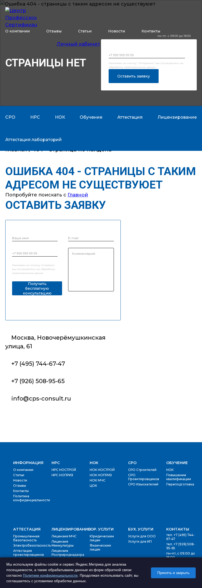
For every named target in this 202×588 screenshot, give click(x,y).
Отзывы (54, 31)
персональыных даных (139, 67)
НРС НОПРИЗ (62, 475)
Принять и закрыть (173, 573)
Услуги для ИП (140, 541)
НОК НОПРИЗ (101, 475)
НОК (94, 462)
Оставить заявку (133, 76)
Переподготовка (180, 484)
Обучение (177, 462)
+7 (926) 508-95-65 (177, 46)
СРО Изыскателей (143, 484)
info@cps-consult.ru (41, 398)
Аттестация (27, 529)
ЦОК (93, 486)
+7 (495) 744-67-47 (177, 41)
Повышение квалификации (178, 477)
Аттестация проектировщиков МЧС (28, 555)
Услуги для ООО (142, 536)
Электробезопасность (32, 545)
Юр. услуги (102, 529)
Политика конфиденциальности (31, 498)
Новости (116, 31)
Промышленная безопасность (26, 538)
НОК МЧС (97, 480)
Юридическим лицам (102, 538)
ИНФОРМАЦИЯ (28, 462)
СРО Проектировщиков (143, 477)
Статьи (85, 31)
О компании (17, 31)
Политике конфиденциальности (50, 575)
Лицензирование (71, 529)
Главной (78, 195)
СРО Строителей (142, 470)
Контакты (151, 31)
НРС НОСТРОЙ (64, 470)
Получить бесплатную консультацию (37, 288)
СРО (132, 462)
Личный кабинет (78, 44)
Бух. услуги (140, 529)
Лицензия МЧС (64, 536)
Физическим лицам (100, 547)
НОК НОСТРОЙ (102, 470)
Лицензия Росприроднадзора (68, 553)
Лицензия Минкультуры (63, 543)
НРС (56, 462)
